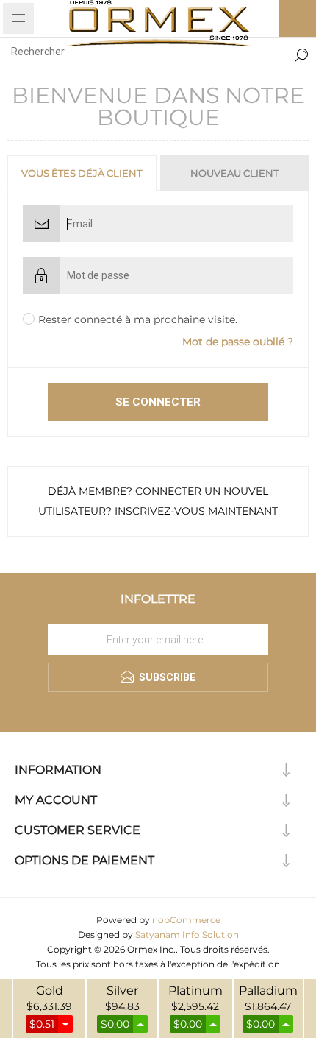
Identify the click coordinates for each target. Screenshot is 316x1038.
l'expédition (255, 964)
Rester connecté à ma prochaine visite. (137, 319)
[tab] (82, 173)
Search (301, 51)
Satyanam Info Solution (187, 934)
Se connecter (158, 402)
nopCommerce (186, 919)
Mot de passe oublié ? (237, 341)
